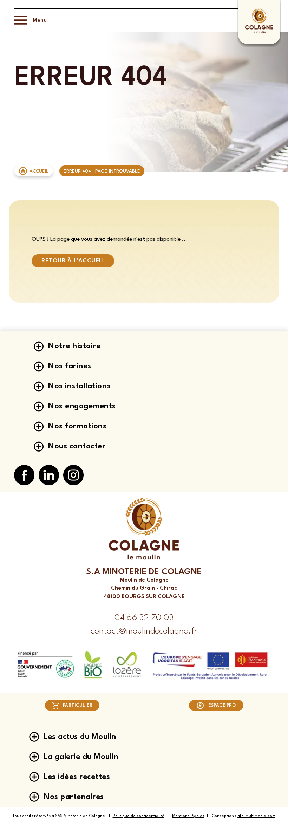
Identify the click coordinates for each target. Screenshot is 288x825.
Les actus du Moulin (80, 737)
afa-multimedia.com (256, 816)
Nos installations (79, 386)
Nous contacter (76, 446)
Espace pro (222, 705)
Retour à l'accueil (72, 261)
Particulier (78, 705)
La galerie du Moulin (81, 757)
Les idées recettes (77, 777)
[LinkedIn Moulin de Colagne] (49, 475)
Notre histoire (74, 346)
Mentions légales (188, 816)
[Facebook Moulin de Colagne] (24, 475)
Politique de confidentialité (138, 816)
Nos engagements (82, 406)
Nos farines (69, 366)
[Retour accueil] (259, 32)
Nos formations (77, 426)
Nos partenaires (74, 797)
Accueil (39, 171)
